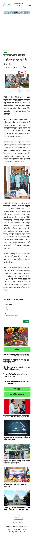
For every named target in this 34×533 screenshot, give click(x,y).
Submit (26, 321)
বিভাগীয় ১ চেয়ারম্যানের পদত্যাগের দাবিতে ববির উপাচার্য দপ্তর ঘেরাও (17, 368)
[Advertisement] (17, 32)
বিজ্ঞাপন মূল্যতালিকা (18, 522)
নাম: (6, 307)
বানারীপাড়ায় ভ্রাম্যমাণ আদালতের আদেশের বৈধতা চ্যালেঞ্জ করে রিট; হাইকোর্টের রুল (17, 509)
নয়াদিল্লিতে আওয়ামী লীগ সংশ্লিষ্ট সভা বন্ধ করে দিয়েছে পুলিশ (16, 361)
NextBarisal (21, 532)
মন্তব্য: (6, 313)
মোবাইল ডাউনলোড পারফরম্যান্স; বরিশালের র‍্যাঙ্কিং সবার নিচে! (17, 438)
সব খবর (17, 389)
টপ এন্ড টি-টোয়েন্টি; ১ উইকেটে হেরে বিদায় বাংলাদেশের (15, 375)
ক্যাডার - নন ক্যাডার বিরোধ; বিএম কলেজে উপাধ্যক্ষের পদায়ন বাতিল (17, 462)
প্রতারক (21, 299)
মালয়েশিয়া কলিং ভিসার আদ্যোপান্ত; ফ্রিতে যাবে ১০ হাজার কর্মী (16, 383)
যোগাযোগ (18, 515)
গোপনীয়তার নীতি (18, 520)
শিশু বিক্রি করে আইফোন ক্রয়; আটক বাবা (16, 355)
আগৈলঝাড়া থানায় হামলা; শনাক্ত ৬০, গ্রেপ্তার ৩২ (15, 485)
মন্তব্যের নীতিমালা (18, 517)
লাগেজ (16, 299)
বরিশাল (5, 51)
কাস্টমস (10, 299)
